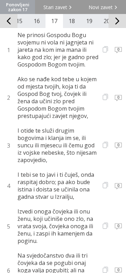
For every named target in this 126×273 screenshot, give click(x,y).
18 (72, 21)
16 (37, 21)
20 (107, 21)
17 (54, 21)
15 (19, 21)
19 (89, 21)
